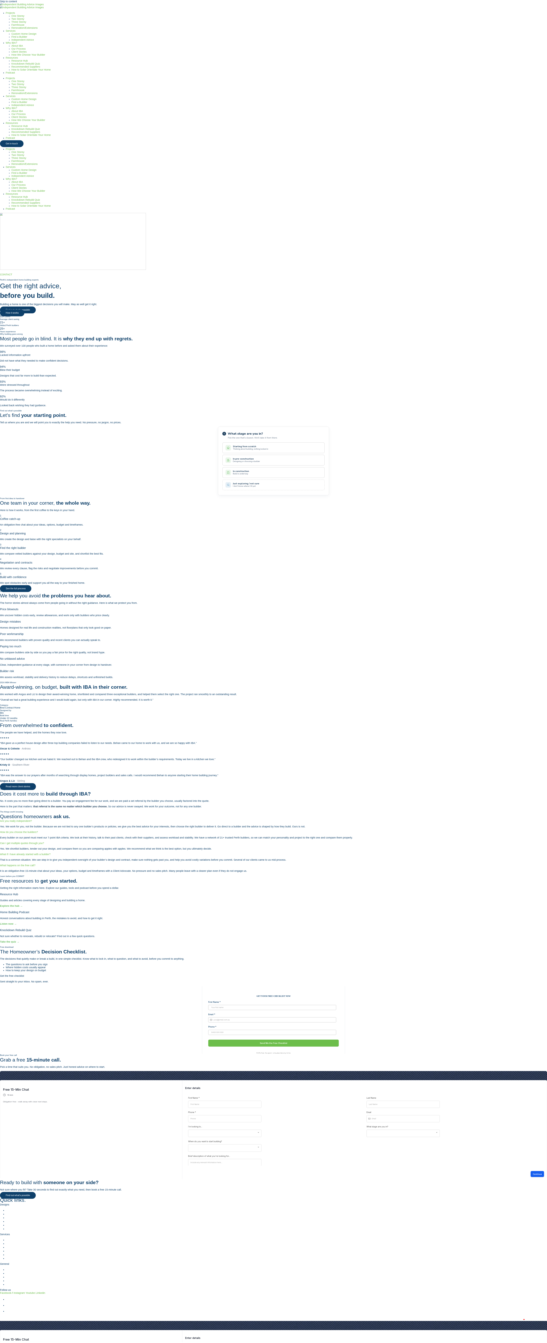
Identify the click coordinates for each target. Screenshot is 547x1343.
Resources (12, 57)
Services (11, 30)
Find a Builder (19, 36)
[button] (273, 821)
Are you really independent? (16, 821)
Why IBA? (11, 42)
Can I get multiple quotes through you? (22, 843)
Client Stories (19, 51)
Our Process (18, 48)
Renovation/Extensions (24, 27)
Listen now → (8, 923)
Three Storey (18, 21)
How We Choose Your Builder (28, 54)
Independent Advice (22, 39)
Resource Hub (19, 60)
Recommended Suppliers (25, 66)
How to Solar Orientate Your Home (31, 69)
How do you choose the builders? (19, 832)
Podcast (10, 72)
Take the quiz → (9, 941)
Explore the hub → (11, 905)
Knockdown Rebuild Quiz (25, 63)
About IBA (17, 45)
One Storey (17, 16)
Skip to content (8, 1)
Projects (10, 13)
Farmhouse (17, 24)
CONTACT (6, 274)
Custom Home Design (23, 33)
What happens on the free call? (17, 865)
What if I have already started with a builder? (25, 854)
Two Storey (17, 18)
